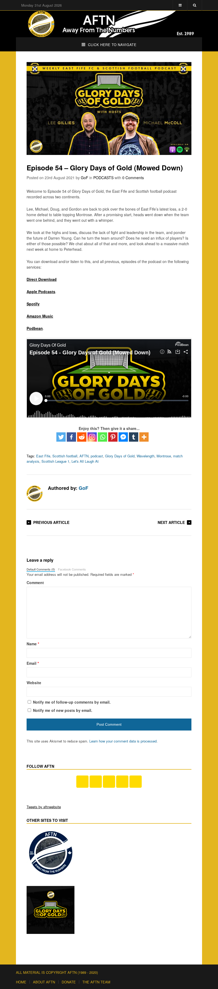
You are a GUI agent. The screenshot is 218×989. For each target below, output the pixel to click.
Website (34, 682)
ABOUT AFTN (44, 982)
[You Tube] (96, 781)
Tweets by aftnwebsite (44, 806)
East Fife (43, 455)
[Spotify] (135, 781)
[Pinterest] (113, 437)
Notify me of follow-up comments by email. (72, 702)
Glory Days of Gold (120, 455)
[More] (144, 437)
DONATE (69, 982)
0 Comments (133, 177)
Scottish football (64, 455)
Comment (35, 582)
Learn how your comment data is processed (123, 741)
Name (33, 643)
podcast (97, 455)
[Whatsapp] (102, 437)
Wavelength (145, 455)
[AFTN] (109, 24)
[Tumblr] (133, 437)
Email (33, 663)
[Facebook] (71, 437)
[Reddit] (81, 437)
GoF (84, 177)
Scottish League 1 (55, 461)
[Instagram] (92, 437)
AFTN (84, 455)
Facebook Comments (72, 569)
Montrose (164, 455)
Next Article (171, 522)
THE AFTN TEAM (96, 982)
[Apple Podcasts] (122, 781)
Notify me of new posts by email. (62, 710)
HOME (21, 982)
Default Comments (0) (41, 569)
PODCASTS (103, 177)
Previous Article (51, 522)
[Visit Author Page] (35, 494)
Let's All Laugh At (85, 461)
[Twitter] (61, 437)
